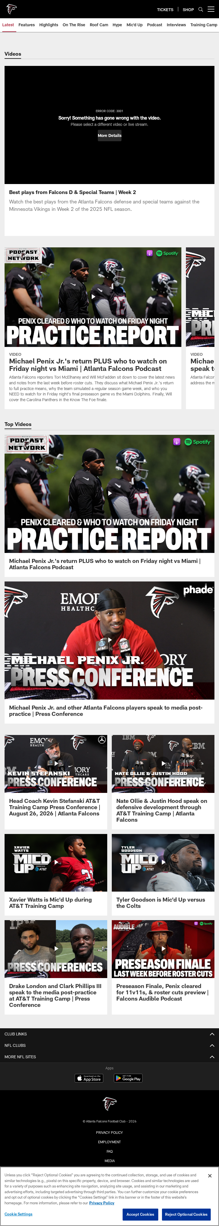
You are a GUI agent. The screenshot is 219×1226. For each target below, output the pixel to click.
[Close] (210, 1176)
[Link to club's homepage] (11, 6)
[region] (109, 1196)
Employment (109, 1142)
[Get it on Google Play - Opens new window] (128, 1081)
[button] (109, 135)
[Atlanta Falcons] (109, 1104)
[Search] (200, 9)
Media (110, 1161)
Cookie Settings (19, 1214)
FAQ (110, 1151)
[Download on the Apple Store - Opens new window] (89, 1079)
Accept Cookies (140, 1214)
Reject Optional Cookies (186, 1214)
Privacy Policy (109, 1132)
